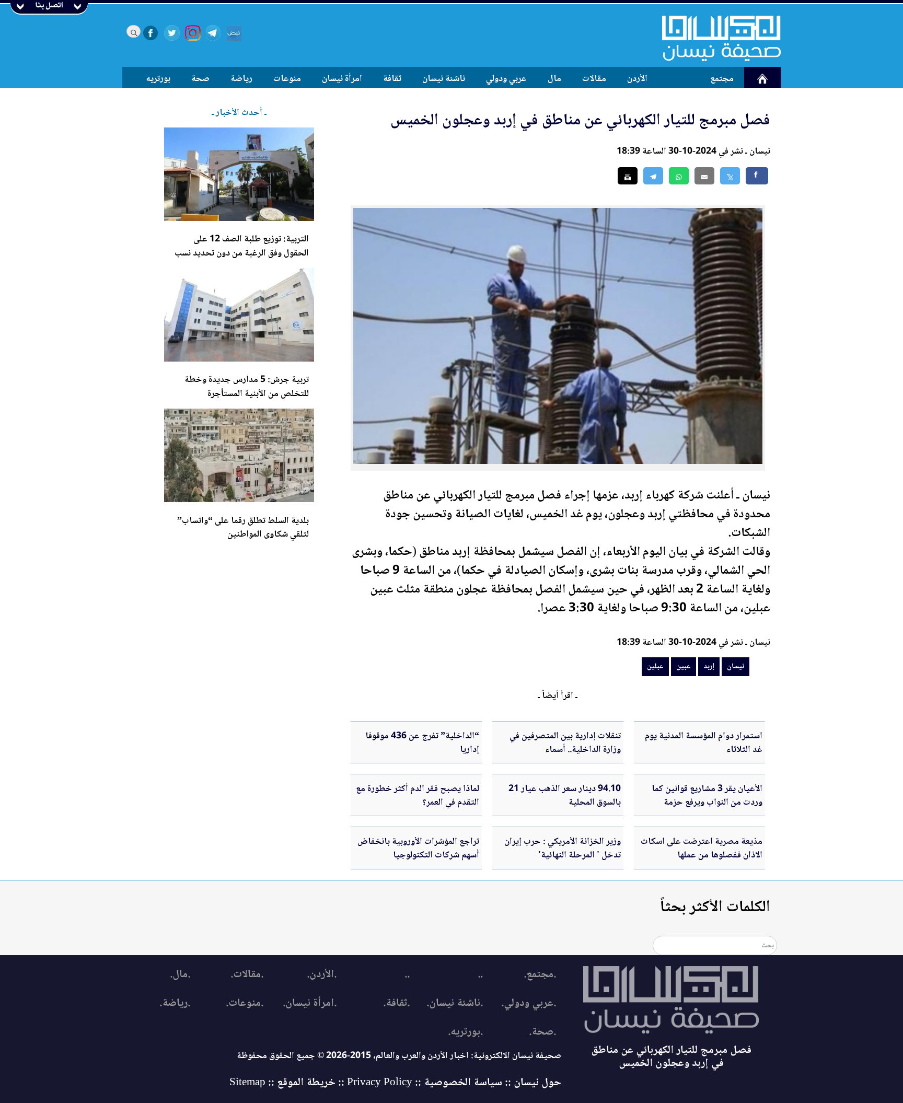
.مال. (180, 975)
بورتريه (158, 79)
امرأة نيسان (342, 79)
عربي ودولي (506, 79)
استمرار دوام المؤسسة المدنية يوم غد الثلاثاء (703, 743)
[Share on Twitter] (730, 175)
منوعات (287, 79)
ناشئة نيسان (443, 79)
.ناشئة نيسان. (454, 1003)
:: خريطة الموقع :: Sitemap (286, 1083)
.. (480, 975)
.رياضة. (174, 1003)
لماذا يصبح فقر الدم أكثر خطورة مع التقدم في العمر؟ (417, 795)
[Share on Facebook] (757, 175)
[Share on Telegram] (653, 175)
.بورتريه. (465, 1032)
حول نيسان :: (531, 1083)
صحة (200, 79)
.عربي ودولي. (528, 1003)
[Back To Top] (883, 1075)
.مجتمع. (540, 975)
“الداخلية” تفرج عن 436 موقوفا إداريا (422, 743)
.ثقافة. (396, 1003)
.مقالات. (246, 975)
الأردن (637, 79)
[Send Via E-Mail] (704, 175)
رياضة (241, 79)
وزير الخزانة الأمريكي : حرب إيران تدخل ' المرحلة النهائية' (562, 848)
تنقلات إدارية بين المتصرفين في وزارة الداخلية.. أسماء (565, 743)
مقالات (594, 79)
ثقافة (392, 79)
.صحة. (542, 1032)
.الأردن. (322, 975)
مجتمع (722, 79)
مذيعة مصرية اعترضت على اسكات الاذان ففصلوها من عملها (701, 848)
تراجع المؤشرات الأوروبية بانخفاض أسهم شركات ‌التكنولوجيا (418, 848)
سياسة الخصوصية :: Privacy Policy (424, 1083)
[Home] (715, 38)
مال (554, 79)
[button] (679, 175)
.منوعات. (244, 1003)
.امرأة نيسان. (310, 1003)
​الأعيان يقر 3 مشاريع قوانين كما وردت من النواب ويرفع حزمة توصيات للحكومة (707, 803)
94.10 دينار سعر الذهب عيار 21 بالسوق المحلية (564, 795)
